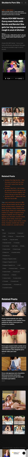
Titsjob (4, 38)
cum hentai (6, 246)
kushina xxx (5, 212)
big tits (17, 204)
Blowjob (12, 36)
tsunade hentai (7, 284)
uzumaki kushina (19, 225)
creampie (18, 206)
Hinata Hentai (17, 37)
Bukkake (18, 36)
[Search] (22, 2)
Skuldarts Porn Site (11, 2)
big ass (4, 204)
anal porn (18, 202)
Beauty (19, 34)
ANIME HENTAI (13, 34)
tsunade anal (15, 223)
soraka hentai (17, 278)
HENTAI (11, 37)
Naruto (4, 218)
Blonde (8, 36)
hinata (14, 208)
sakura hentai (17, 221)
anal (6, 202)
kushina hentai (21, 210)
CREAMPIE (23, 36)
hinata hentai (20, 208)
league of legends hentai (16, 212)
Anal (8, 34)
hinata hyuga (5, 210)
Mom (13, 216)
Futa (3, 37)
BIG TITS (4, 36)
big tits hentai (14, 239)
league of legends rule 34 (9, 214)
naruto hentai (10, 218)
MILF (23, 37)
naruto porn (18, 218)
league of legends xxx (9, 265)
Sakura (11, 221)
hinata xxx (13, 210)
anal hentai (11, 202)
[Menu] (25, 2)
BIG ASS (24, 34)
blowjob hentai (10, 206)
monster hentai (20, 216)
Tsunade (8, 223)
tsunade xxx (9, 225)
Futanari (7, 37)
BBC (23, 202)
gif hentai (9, 208)
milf (10, 216)
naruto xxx (5, 221)
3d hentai (4, 34)
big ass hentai (11, 204)
